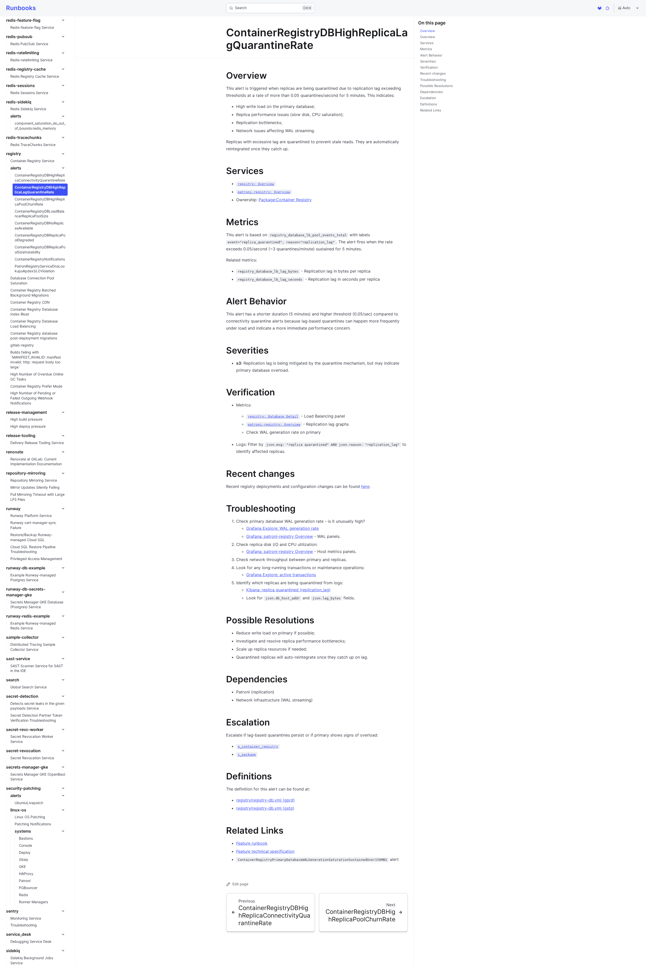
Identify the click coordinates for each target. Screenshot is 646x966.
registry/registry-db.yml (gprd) (265, 800)
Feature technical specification (265, 851)
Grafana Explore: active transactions (281, 574)
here (365, 486)
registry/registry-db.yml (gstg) (265, 808)
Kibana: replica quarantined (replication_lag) (288, 589)
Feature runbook (251, 843)
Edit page (240, 884)
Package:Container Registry (285, 199)
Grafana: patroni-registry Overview (279, 536)
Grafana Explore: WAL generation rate (282, 528)
